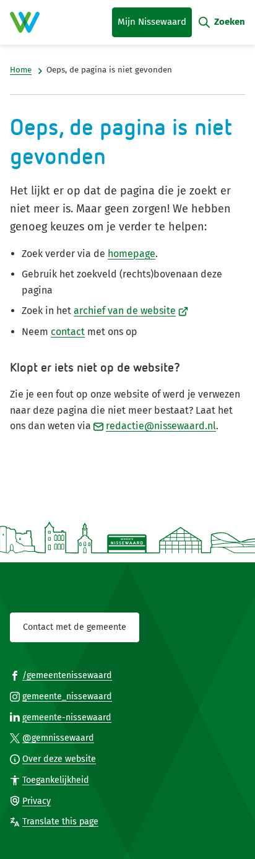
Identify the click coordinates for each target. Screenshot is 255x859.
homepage (131, 253)
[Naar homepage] (25, 22)
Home (21, 70)
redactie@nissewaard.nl (161, 426)
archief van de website (131, 310)
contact (68, 332)
